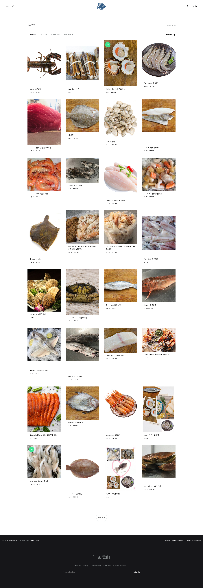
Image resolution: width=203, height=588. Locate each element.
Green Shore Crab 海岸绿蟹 (77, 318)
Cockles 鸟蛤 (110, 142)
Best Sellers (43, 35)
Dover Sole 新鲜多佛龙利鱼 (115, 200)
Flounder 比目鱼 (35, 259)
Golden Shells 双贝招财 (38, 314)
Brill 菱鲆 (71, 135)
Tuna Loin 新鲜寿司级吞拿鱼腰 (40, 148)
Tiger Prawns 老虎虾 (151, 83)
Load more (101, 517)
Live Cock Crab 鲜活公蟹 (152, 486)
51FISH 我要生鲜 (11, 540)
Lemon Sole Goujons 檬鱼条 (39, 481)
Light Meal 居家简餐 (113, 494)
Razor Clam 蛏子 (73, 89)
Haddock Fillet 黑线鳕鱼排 (39, 370)
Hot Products (55, 35)
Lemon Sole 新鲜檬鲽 (75, 494)
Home (168, 25)
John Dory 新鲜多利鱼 (75, 422)
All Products (31, 35)
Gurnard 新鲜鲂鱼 (150, 305)
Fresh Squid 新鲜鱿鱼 (151, 259)
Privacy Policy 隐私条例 (194, 540)
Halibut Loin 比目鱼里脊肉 (115, 355)
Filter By (169, 35)
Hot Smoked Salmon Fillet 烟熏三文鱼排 (43, 435)
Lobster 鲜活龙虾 (35, 89)
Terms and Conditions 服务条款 (174, 540)
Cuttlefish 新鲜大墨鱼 (75, 185)
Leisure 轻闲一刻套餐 (151, 435)
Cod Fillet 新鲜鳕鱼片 (151, 148)
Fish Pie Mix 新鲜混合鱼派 (153, 194)
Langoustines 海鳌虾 (113, 435)
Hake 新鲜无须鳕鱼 (75, 376)
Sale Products (68, 35)
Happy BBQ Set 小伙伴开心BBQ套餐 (156, 354)
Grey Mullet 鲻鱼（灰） (114, 305)
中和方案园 (35, 540)
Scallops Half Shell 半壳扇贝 (115, 89)
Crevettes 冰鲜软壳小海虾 (39, 194)
